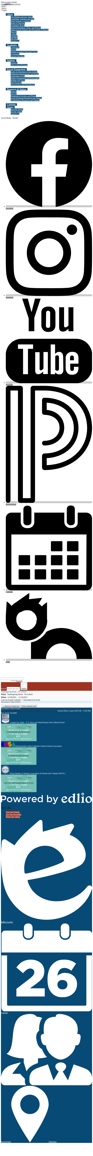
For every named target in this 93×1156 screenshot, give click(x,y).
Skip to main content (9, 2)
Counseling (15, 54)
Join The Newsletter (13, 814)
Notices (13, 91)
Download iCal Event (31, 700)
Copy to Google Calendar (11, 700)
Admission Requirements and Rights (25, 74)
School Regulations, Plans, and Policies (26, 28)
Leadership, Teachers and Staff (22, 19)
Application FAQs (18, 76)
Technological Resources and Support (25, 100)
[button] (10, 14)
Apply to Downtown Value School (24, 72)
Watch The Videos (13, 817)
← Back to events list (11, 706)
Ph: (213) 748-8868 (49, 711)
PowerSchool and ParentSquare (23, 85)
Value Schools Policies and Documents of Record (30, 30)
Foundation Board (18, 26)
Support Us (15, 41)
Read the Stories (17, 109)
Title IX (14, 32)
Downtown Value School (10, 702)
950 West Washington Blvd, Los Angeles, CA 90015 (21, 711)
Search (3, 689)
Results (13, 50)
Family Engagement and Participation (25, 78)
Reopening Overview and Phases (23, 96)
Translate (19, 681)
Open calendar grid (29, 706)
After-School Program (19, 65)
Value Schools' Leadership (21, 21)
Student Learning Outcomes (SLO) (24, 52)
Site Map (14, 39)
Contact (14, 34)
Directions (53, 1142)
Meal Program (16, 83)
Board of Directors (18, 23)
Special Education (17, 56)
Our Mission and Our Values (22, 17)
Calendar (14, 36)
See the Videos (16, 112)
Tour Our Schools (12, 812)
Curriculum (15, 47)
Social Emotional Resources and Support (26, 98)
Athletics (14, 63)
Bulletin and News (18, 80)
